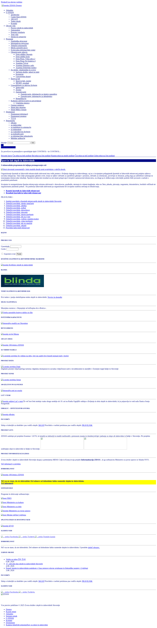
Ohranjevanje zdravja (19, 52)
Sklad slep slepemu (18, 107)
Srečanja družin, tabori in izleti (27, 72)
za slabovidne (16, 125)
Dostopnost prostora (18, 116)
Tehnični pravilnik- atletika (16, 206)
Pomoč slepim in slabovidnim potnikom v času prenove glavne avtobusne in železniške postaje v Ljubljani (47, 568)
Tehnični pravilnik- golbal (16, 208)
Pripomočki (10, 121)
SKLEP (41, 425)
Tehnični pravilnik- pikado (16, 226)
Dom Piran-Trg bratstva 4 (25, 61)
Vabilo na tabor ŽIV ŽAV (16, 559)
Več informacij (7, 483)
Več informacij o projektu (11, 464)
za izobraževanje (17, 134)
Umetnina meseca (22, 103)
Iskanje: (4, 143)
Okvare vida (10, 26)
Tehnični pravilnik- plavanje (17, 212)
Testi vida (14, 34)
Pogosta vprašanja (18, 32)
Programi (9, 39)
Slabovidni (20, 87)
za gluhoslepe (16, 129)
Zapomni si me (10, 254)
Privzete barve (6, 156)
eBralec (14, 123)
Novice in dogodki (55, 297)
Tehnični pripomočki (19, 46)
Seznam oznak (11, 616)
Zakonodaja (15, 30)
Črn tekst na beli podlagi (22, 156)
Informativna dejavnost (20, 43)
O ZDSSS (10, 12)
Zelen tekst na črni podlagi (104, 156)
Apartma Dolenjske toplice (26, 68)
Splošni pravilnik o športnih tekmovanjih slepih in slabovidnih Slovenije (33, 201)
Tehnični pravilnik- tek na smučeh (19, 223)
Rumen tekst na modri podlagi (62, 156)
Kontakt (14, 23)
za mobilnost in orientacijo (21, 127)
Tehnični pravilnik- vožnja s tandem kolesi (22, 219)
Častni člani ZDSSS (18, 17)
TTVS (13, 118)
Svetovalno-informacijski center (23, 50)
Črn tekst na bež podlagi (84, 156)
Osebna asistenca (17, 105)
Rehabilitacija (21, 99)
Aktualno (9, 10)
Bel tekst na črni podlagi (41, 156)
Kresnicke (20, 74)
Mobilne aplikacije (18, 138)
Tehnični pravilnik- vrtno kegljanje (19, 221)
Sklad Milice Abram (18, 110)
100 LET (14, 19)
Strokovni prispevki (18, 37)
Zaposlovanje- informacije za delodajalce (36, 96)
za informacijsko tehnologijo (22, 136)
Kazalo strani (11, 612)
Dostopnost (10, 112)
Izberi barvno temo (8, 147)
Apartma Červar (22, 63)
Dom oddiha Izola (23, 57)
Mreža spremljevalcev (19, 48)
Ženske (18, 90)
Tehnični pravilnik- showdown (18, 210)
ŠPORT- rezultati (22, 83)
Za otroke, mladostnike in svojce (23, 70)
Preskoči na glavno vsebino (11, 2)
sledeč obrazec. (94, 547)
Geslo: (3, 249)
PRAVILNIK (87, 425)
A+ (2, 145)
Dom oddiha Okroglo (24, 54)
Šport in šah (15, 79)
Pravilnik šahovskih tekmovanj (18, 228)
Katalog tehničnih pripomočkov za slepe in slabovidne (27, 625)
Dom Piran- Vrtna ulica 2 (25, 59)
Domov (9, 609)
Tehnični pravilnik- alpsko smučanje (20, 203)
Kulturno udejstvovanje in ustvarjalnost (26, 101)
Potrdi (19, 254)
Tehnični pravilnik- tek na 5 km (18, 217)
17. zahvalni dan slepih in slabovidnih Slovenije (24, 564)
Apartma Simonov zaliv (25, 65)
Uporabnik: (5, 246)
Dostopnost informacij (19, 114)
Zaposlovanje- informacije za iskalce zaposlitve (39, 94)
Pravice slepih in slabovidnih (22, 28)
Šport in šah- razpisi (23, 81)
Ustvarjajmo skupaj (23, 76)
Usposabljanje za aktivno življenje (24, 85)
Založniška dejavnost (19, 41)
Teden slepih (16, 21)
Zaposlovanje (21, 92)
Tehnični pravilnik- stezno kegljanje (19, 214)
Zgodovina (15, 15)
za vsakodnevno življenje (20, 132)
